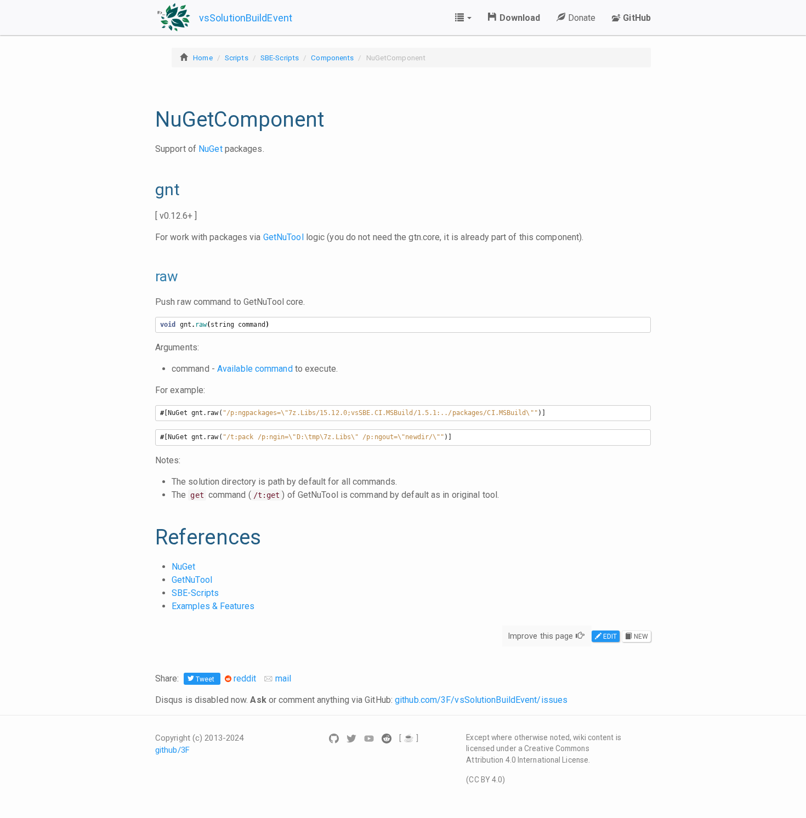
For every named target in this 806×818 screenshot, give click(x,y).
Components (332, 57)
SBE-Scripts (279, 57)
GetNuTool (283, 237)
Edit (609, 636)
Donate (580, 18)
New (640, 636)
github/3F (172, 750)
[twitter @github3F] (353, 738)
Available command (255, 368)
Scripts (236, 57)
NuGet (210, 149)
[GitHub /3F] (335, 738)
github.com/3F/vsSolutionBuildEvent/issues (481, 700)
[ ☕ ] (409, 738)
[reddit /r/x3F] (388, 738)
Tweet (205, 679)
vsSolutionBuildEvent (245, 18)
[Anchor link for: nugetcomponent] (146, 119)
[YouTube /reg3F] (370, 738)
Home (202, 57)
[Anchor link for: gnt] (148, 188)
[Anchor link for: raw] (149, 276)
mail (282, 678)
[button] (463, 17)
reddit (245, 678)
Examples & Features (213, 606)
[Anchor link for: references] (146, 536)
